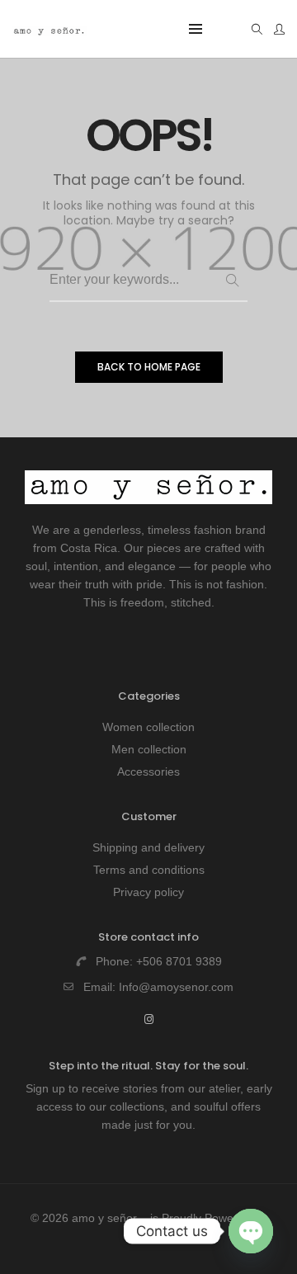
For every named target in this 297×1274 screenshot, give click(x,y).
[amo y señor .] (49, 29)
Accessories (148, 771)
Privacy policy (148, 892)
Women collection (148, 727)
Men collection (148, 749)
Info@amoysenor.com (176, 986)
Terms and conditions (149, 869)
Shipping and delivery (148, 847)
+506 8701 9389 (179, 961)
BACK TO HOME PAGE (148, 367)
